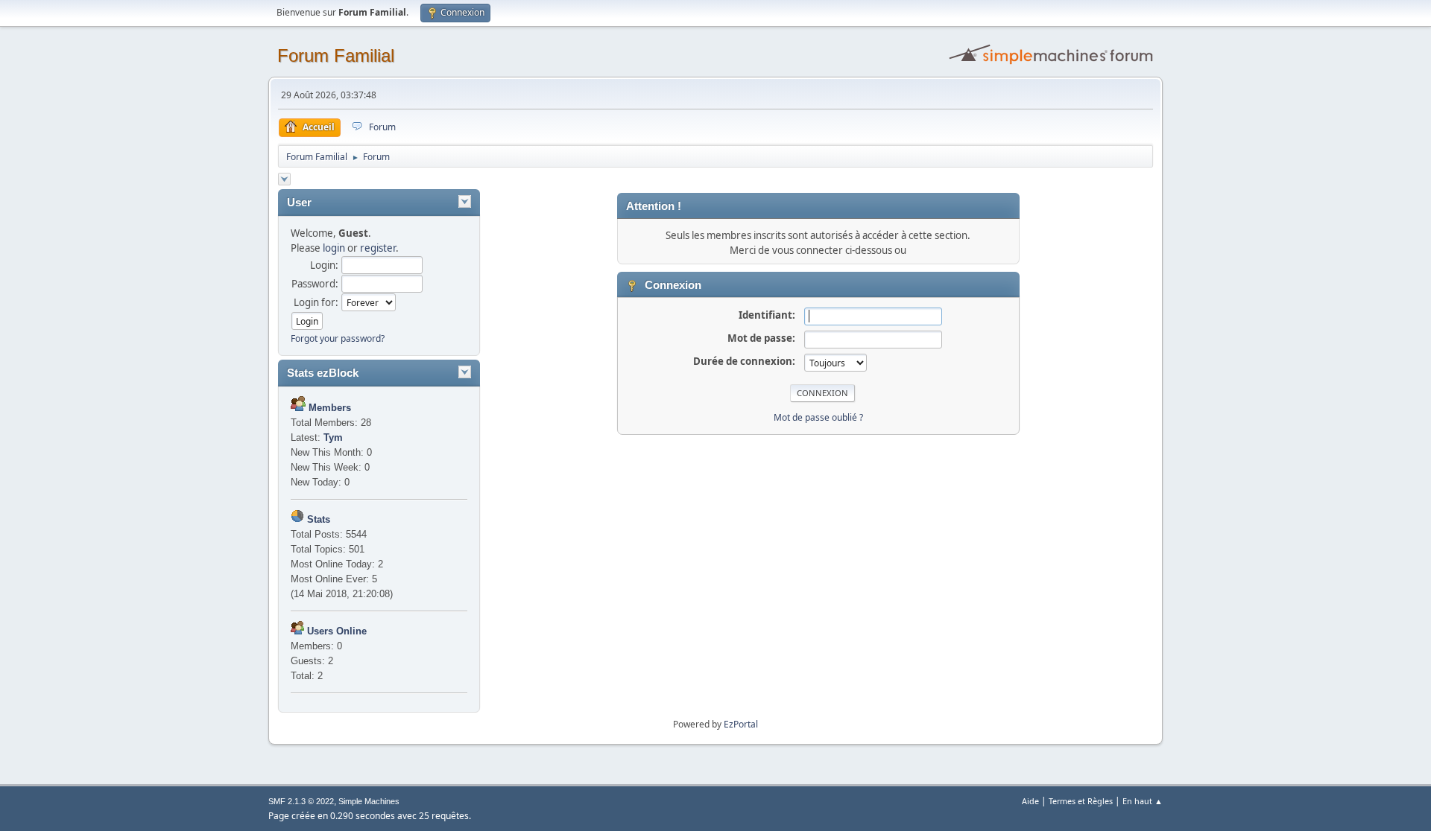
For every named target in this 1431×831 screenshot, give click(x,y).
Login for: (316, 302)
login (334, 248)
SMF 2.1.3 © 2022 (301, 801)
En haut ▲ (1142, 800)
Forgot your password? (338, 338)
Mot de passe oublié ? (818, 417)
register (378, 248)
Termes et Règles (1081, 800)
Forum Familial (335, 55)
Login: (324, 265)
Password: (314, 283)
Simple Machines (368, 801)
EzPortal (741, 724)
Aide (1030, 800)
